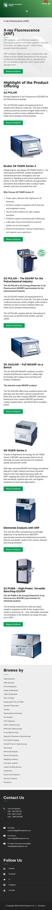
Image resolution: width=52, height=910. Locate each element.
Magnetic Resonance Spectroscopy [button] (17, 736)
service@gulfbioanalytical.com (18, 838)
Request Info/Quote (13, 71)
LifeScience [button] (8, 771)
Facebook (11, 874)
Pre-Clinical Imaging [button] (11, 740)
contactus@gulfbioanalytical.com (19, 830)
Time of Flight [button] (9, 698)
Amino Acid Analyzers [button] (12, 775)
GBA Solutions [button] (9, 683)
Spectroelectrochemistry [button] (13, 713)
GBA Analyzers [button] (9, 679)
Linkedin (11, 868)
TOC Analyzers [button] (9, 721)
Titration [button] (7, 709)
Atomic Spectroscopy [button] (12, 725)
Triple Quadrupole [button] (10, 694)
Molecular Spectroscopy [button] (13, 729)
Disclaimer (41, 906)
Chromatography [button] (10, 686)
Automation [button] (8, 748)
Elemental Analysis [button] (11, 752)
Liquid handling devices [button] (13, 767)
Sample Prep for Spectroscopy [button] (15, 744)
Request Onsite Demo (14, 325)
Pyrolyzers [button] (8, 782)
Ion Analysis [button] (8, 717)
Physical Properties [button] (11, 755)
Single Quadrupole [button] (11, 690)
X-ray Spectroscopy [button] (11, 732)
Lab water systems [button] (11, 763)
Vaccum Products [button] (10, 778)
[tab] (26, 678)
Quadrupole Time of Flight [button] (14, 702)
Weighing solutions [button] (11, 759)
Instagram (12, 885)
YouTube (11, 890)
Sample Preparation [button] (11, 706)
